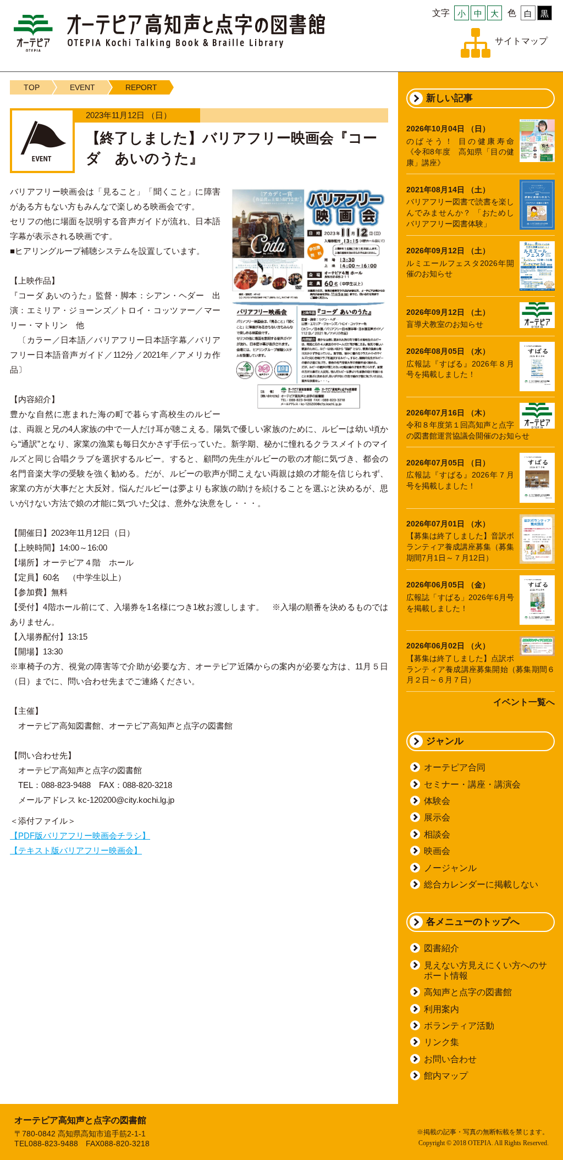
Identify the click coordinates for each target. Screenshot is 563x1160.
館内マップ (446, 1075)
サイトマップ (521, 41)
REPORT (141, 87)
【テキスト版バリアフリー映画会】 (76, 850)
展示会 (437, 817)
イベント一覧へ (524, 702)
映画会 (437, 851)
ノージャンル (450, 868)
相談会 (437, 834)
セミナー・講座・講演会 (472, 784)
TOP (32, 87)
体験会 (437, 801)
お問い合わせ (450, 1059)
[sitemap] (475, 43)
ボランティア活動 (459, 1025)
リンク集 (441, 1042)
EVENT (82, 87)
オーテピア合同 (454, 767)
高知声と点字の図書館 (468, 992)
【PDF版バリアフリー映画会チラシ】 (80, 835)
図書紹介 (441, 948)
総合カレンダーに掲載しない (481, 884)
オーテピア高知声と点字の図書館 (169, 33)
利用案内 (441, 1009)
